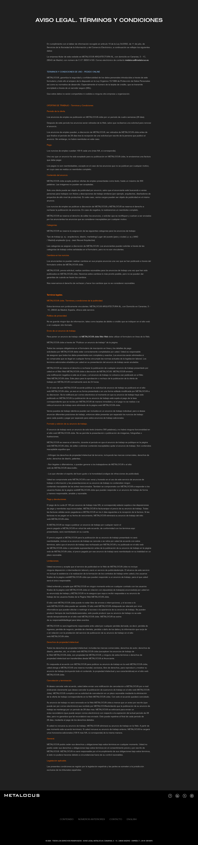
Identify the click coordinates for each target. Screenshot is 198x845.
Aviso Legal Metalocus (93, 841)
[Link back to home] (21, 796)
